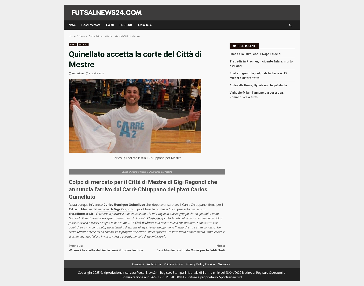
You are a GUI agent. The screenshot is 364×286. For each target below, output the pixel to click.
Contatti (138, 264)
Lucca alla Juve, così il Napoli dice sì (255, 54)
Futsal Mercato (90, 24)
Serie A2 (83, 44)
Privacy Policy (173, 264)
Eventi (110, 24)
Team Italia (145, 24)
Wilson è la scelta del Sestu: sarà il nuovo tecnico (106, 248)
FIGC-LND (125, 24)
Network (224, 264)
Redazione (78, 73)
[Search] (290, 25)
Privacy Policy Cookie (200, 264)
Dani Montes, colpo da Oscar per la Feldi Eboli (190, 248)
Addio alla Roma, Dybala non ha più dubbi (258, 85)
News (72, 24)
